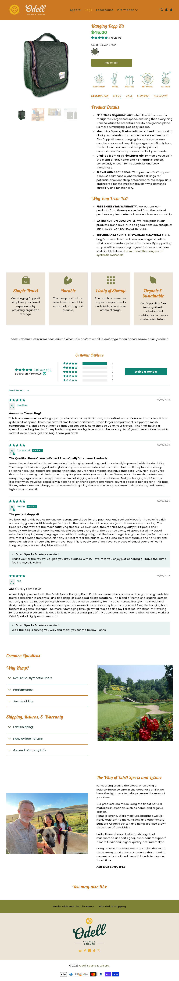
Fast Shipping (23, 727)
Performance (23, 690)
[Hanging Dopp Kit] (45, 64)
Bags (88, 10)
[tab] (99, 96)
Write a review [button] (146, 372)
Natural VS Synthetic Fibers (32, 678)
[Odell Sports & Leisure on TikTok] (94, 951)
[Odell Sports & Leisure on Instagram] (89, 951)
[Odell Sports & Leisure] (27, 9)
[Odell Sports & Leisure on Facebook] (84, 951)
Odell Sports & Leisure (94, 965)
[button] (99, 37)
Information (125, 10)
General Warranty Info (29, 750)
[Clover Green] (95, 51)
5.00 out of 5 (42, 370)
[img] (17, 400)
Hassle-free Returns (28, 738)
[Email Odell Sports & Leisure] (80, 951)
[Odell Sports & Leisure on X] (98, 951)
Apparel (75, 10)
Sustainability (23, 701)
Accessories (104, 10)
